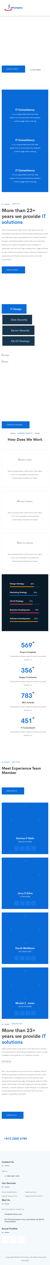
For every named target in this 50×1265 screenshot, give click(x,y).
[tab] (14, 309)
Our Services (6, 1061)
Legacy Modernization (34, 1196)
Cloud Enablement (9, 1192)
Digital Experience (9, 1196)
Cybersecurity (30, 1192)
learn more (35, 70)
